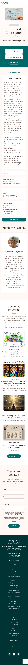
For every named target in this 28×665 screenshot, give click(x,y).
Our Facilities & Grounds (14, 606)
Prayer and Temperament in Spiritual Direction (14, 446)
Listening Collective (14, 590)
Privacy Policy (14, 638)
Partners (14, 574)
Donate (14, 617)
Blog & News (14, 630)
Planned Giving (14, 622)
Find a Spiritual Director (14, 592)
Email (4, 489)
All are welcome (15, 560)
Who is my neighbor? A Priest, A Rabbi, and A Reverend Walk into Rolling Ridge (14, 384)
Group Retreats (14, 601)
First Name (6, 497)
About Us (14, 567)
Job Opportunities (14, 633)
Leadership (14, 571)
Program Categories (14, 585)
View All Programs (14, 456)
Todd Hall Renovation (14, 624)
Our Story (14, 569)
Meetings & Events (14, 603)
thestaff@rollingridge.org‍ (14, 553)
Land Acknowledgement (14, 576)
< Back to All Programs (14, 72)
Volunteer (14, 619)
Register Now (14, 62)
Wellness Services (14, 608)
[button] (26, 3)
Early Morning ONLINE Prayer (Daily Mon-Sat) (14, 417)
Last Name (6, 504)
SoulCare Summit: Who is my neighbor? (14, 353)
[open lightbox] (14, 14)
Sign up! (14, 525)
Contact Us (14, 635)
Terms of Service (14, 640)
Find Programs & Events (14, 583)
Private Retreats (14, 599)
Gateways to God (14, 587)
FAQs (14, 611)
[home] (5, 3)
